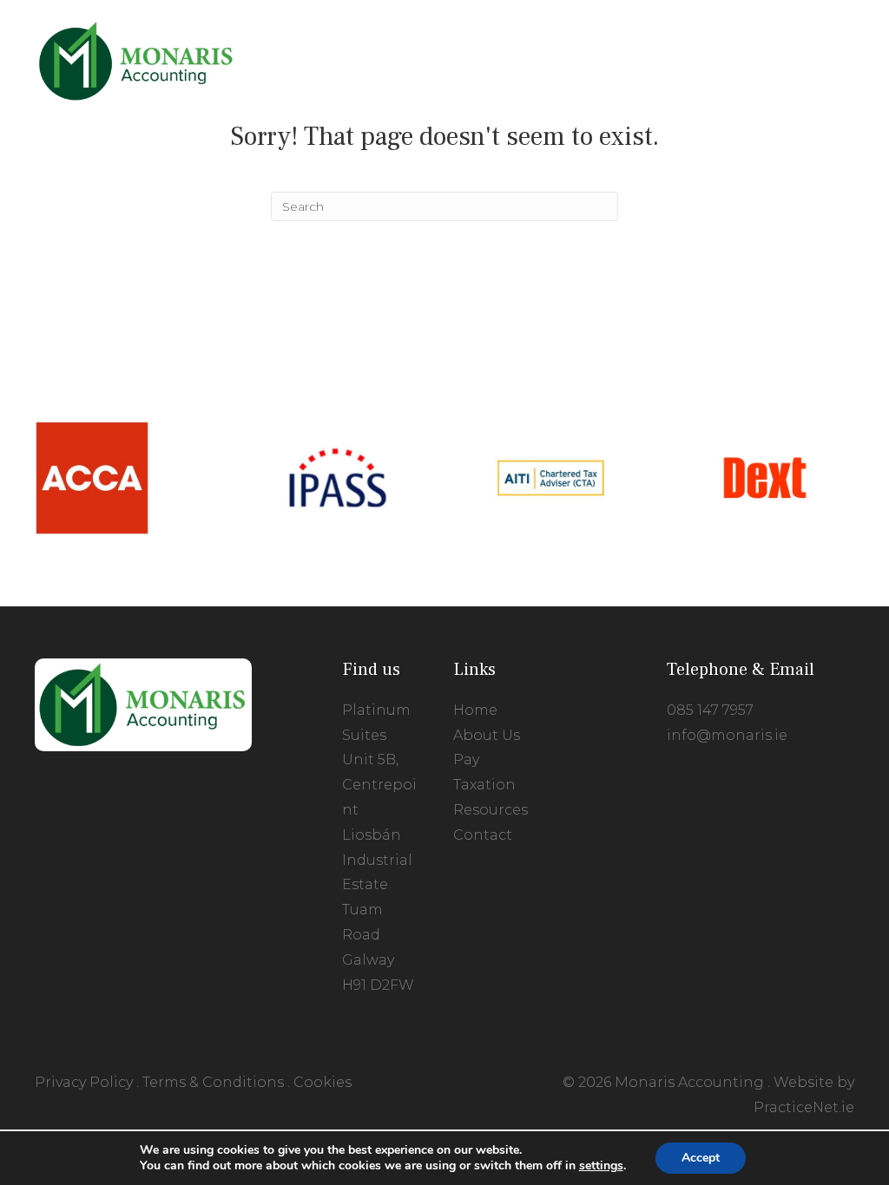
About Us (486, 735)
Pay (466, 759)
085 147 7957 (710, 710)
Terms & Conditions (213, 1082)
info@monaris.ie (727, 735)
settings (601, 1166)
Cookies (322, 1082)
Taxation (484, 784)
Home (475, 710)
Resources (490, 810)
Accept (701, 1157)
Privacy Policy (84, 1082)
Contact (482, 835)
